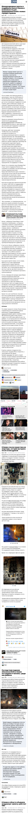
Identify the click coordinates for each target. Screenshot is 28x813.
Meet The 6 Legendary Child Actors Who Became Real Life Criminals (7, 429)
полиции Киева (13, 547)
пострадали (5, 787)
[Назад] (2, 534)
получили (9, 355)
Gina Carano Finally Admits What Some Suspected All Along (20, 428)
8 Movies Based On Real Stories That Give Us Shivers (7, 417)
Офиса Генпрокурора (14, 500)
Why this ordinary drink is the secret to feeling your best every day (7, 442)
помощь (19, 329)
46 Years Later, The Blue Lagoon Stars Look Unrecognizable (21, 417)
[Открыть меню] (26, 1)
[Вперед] (25, 534)
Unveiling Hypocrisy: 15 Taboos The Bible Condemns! (20, 441)
